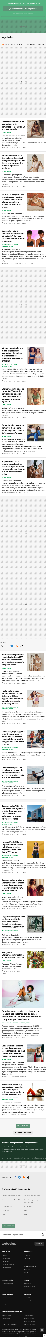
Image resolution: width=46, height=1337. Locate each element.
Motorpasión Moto (29, 1286)
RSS (17, 645)
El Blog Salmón (28, 1298)
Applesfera (5, 1261)
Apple (26, 1210)
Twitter (2, 645)
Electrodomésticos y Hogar (22, 1158)
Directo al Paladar (7, 1283)
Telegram (12, 645)
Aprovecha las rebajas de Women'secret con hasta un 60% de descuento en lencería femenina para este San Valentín (13, 885)
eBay (4, 1215)
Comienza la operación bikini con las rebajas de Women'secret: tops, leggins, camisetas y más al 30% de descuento (13, 772)
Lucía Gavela (11, 1076)
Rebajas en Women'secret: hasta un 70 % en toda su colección (13, 955)
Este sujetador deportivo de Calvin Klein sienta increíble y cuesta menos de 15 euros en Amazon (13, 429)
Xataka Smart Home (8, 1264)
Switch (26, 1215)
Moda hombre (7, 1206)
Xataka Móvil (6, 1258)
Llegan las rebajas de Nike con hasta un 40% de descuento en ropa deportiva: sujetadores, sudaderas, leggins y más (13, 921)
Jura (3, 1219)
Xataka (4, 1255)
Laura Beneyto (11, 492)
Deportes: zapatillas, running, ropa (10, 245)
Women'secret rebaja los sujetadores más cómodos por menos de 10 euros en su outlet (13, 125)
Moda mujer (6, 133)
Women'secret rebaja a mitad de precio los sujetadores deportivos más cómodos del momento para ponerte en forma (12, 354)
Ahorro (26, 1219)
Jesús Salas (10, 1038)
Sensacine (26, 1269)
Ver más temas (8, 1226)
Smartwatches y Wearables (11, 1200)
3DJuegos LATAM (29, 1315)
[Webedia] (9, 1245)
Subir (38, 1243)
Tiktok (21, 645)
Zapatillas (41, 44)
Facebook (7, 645)
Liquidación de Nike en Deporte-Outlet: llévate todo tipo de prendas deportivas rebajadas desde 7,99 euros (12, 847)
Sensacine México (29, 1318)
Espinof (26, 1272)
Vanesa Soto (10, 147)
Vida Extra (27, 1258)
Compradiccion (7, 1304)
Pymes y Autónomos (30, 1301)
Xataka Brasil (6, 1318)
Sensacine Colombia (29, 1321)
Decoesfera (5, 1301)
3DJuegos (26, 1255)
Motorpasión (27, 1283)
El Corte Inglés (30, 44)
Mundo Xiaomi (6, 1267)
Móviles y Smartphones (39, 1158)
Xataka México (6, 1315)
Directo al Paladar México (9, 1324)
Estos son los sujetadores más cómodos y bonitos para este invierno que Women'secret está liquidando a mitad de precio (13, 200)
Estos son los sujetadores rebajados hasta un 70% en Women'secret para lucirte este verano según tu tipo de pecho (13, 659)
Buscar (43, 1235)
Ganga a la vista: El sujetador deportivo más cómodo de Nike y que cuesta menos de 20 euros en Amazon (13, 236)
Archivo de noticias (24, 1132)
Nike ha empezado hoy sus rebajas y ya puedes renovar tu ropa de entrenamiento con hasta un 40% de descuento (13, 1089)
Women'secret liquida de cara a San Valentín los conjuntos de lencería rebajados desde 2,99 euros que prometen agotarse (13, 395)
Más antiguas (23, 1126)
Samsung (5, 1210)
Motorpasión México (30, 1324)
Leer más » (14, 145)
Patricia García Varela (14, 263)
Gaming (19, 44)
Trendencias (6, 1298)
